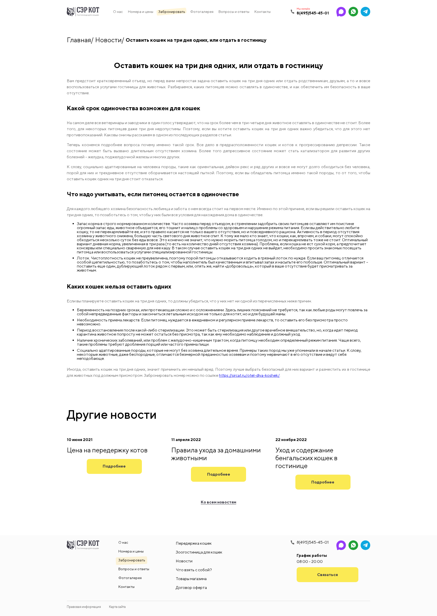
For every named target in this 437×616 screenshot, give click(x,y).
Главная (79, 40)
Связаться (327, 574)
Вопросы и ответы (234, 12)
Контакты (262, 12)
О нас (118, 12)
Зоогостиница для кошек (199, 552)
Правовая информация (84, 607)
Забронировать (171, 12)
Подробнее (114, 466)
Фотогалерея (201, 12)
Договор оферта (191, 587)
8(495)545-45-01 (313, 542)
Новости (108, 40)
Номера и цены (140, 12)
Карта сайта (117, 607)
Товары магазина (191, 578)
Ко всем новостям (218, 502)
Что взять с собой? (194, 569)
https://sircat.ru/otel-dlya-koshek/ (249, 375)
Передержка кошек (194, 543)
